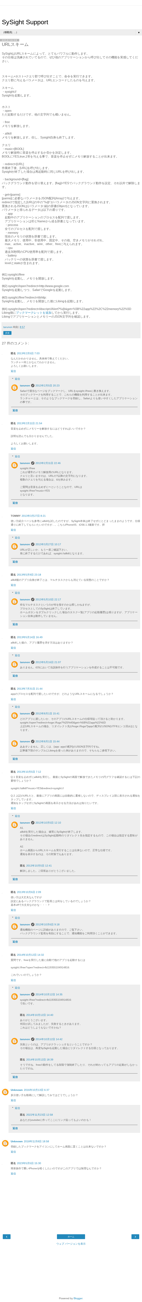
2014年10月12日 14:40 (39, 1014)
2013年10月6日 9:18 (48, 924)
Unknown (17, 1089)
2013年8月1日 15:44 (48, 741)
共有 (7, 333)
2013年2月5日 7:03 (28, 353)
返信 (13, 371)
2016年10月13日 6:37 (36, 1089)
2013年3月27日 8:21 (34, 515)
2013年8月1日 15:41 (48, 713)
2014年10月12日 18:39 (39, 1059)
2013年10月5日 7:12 (29, 771)
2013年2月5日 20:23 (48, 385)
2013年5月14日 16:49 (30, 637)
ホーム (71, 1236)
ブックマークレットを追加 (33, 312)
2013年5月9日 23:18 (29, 574)
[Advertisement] (71, 10)
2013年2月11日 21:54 (29, 423)
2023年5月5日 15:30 (29, 1163)
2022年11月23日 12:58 (39, 1114)
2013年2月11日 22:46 (48, 463)
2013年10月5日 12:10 (48, 822)
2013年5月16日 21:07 (48, 662)
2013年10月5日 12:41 (39, 865)
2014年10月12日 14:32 (30, 954)
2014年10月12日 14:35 (49, 994)
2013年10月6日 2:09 (29, 892)
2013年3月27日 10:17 (48, 544)
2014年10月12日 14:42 (49, 1039)
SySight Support (25, 22)
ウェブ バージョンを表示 (71, 1243)
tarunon (25, 385)
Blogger (78, 1298)
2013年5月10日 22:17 (48, 599)
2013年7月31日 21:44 (30, 688)
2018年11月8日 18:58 (36, 1141)
